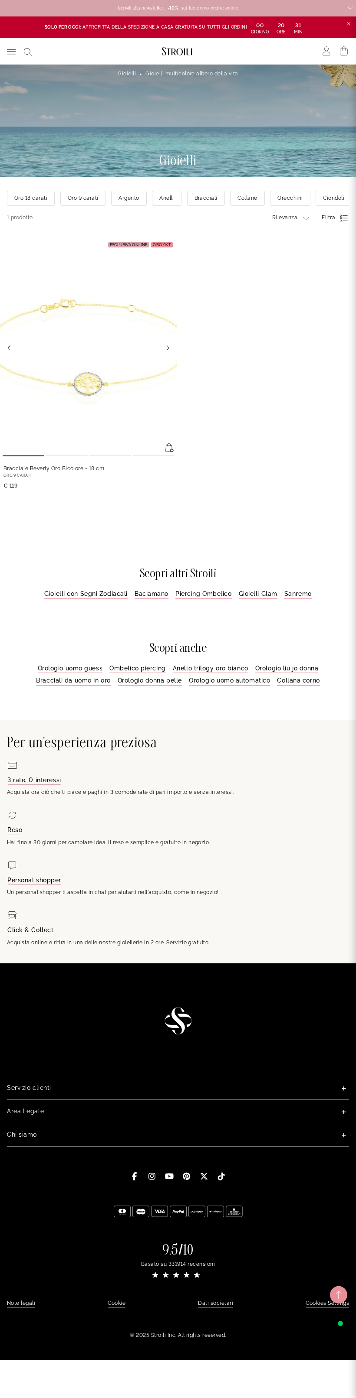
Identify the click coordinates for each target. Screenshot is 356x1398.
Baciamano (151, 593)
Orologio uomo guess (70, 668)
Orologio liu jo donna (287, 668)
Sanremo (298, 593)
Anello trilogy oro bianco (210, 668)
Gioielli (127, 74)
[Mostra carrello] (344, 51)
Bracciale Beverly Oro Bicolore (53, 468)
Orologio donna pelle (150, 680)
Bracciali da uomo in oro (73, 680)
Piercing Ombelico (203, 593)
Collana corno (298, 680)
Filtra (328, 218)
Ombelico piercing (137, 668)
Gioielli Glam (258, 593)
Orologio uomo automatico (229, 680)
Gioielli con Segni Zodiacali (86, 593)
